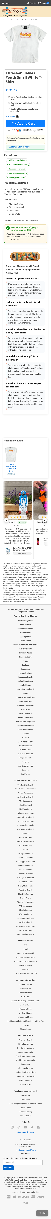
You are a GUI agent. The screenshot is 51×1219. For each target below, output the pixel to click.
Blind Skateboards (25, 809)
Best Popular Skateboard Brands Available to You (25, 1021)
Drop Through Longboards (25, 1056)
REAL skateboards (25, 914)
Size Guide (10, 116)
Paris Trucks (25, 1096)
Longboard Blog (25, 1005)
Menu (7, 3)
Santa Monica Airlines (26, 918)
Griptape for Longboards (26, 1076)
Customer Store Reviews (19, 147)
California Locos (25, 750)
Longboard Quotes (25, 1013)
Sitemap (25, 1025)
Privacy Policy (25, 989)
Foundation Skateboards (25, 841)
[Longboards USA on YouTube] (25, 1128)
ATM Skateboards (25, 801)
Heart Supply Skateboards (25, 862)
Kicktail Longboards (25, 1044)
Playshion (25, 762)
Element (25, 833)
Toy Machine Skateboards (25, 926)
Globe (25, 850)
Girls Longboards (25, 1080)
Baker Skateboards (25, 805)
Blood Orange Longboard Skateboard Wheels (25, 1104)
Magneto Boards (25, 758)
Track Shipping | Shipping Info (26, 973)
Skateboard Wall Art (25, 1068)
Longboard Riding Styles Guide (25, 961)
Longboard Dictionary (25, 965)
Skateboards (25, 1064)
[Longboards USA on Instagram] (12, 1128)
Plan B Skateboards (25, 894)
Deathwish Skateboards (25, 829)
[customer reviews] (25, 87)
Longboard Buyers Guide (25, 953)
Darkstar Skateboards (25, 825)
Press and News (25, 1009)
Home (5, 20)
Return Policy (25, 997)
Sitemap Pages (25, 1029)
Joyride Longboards (25, 766)
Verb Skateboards (25, 930)
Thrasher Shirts (25, 1084)
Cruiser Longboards (25, 1052)
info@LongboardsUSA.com (26, 1150)
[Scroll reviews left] (6, 520)
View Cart (25, 969)
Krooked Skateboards (25, 874)
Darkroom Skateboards (25, 821)
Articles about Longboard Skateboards (25, 1001)
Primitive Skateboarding (25, 902)
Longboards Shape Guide (25, 957)
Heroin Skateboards (25, 866)
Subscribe (8, 1168)
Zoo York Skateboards (25, 934)
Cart (45, 3)
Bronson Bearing (25, 1112)
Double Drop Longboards (25, 1060)
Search (25, 949)
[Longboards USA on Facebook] (38, 1128)
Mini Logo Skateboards (25, 878)
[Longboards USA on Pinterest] (18, 1128)
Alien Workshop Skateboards (25, 789)
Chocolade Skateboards (25, 817)
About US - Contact (25, 985)
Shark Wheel (25, 774)
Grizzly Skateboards (25, 854)
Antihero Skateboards (25, 797)
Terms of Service (25, 993)
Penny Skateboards (25, 886)
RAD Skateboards (25, 906)
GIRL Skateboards (25, 845)
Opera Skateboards (25, 882)
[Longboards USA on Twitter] (32, 1128)
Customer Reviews (25, 1132)
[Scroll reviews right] (44, 520)
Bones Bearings (25, 1116)
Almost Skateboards (25, 793)
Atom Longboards (25, 746)
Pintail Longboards (25, 1040)
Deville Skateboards (25, 754)
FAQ (25, 945)
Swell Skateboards (25, 922)
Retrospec (25, 770)
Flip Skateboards (25, 910)
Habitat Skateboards (25, 858)
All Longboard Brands (25, 1017)
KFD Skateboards (25, 870)
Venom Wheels (25, 1108)
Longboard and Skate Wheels (25, 1072)
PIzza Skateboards (25, 890)
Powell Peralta (25, 898)
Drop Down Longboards (25, 1048)
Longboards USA (32, 1192)
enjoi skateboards (25, 837)
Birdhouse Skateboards (25, 813)
